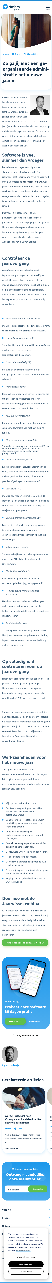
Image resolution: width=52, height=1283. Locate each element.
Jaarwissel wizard (32, 181)
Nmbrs (6, 54)
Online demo (34, 1021)
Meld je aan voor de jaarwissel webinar (25, 942)
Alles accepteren (26, 1264)
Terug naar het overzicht (27, 1035)
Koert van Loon (37, 140)
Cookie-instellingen (26, 1257)
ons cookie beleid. (23, 1250)
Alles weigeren (26, 1271)
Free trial (13, 1021)
